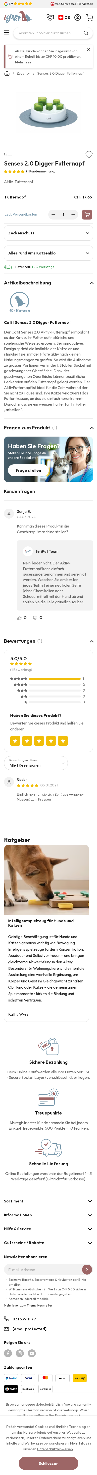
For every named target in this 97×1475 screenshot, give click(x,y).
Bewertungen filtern (23, 760)
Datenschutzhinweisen (55, 1449)
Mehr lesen (24, 62)
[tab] (48, 233)
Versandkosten (25, 214)
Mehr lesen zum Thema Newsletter (28, 1305)
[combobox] (53, 33)
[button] (65, 17)
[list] (48, 113)
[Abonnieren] (87, 1270)
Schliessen (48, 1463)
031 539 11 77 (24, 1318)
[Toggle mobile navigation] (6, 32)
